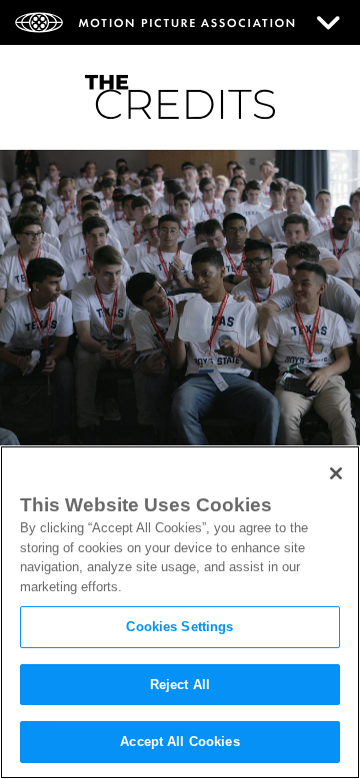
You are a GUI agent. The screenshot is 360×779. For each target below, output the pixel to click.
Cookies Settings (179, 626)
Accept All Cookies (179, 741)
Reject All (180, 684)
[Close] (336, 473)
